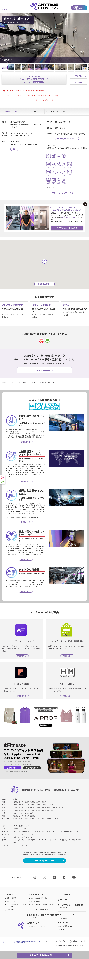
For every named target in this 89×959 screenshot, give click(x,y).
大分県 (38, 819)
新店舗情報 (10, 910)
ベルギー (22, 831)
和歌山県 (50, 810)
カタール (16, 837)
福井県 (32, 807)
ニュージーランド (30, 834)
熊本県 (32, 819)
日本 (14, 840)
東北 (3, 802)
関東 (3, 805)
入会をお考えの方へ (37, 894)
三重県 (15, 810)
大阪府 (32, 810)
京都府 (27, 810)
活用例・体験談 (35, 901)
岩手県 (21, 802)
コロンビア (24, 829)
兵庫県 (38, 810)
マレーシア (36, 840)
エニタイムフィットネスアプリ (41, 909)
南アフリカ (24, 845)
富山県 (21, 807)
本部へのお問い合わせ (65, 926)
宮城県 (27, 802)
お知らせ (63, 899)
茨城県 (15, 805)
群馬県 (27, 805)
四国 (3, 816)
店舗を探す (9, 894)
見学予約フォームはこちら (67, 228)
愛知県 (61, 807)
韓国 (79, 840)
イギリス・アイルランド (55, 831)
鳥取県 (15, 813)
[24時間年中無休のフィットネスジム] (44, 6)
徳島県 (15, 816)
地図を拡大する (43, 284)
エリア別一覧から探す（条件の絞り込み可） (16, 905)
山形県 (38, 802)
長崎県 (27, 819)
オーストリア (68, 831)
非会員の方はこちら (32, 768)
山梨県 (38, 807)
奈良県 (44, 810)
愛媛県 (27, 816)
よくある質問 (65, 894)
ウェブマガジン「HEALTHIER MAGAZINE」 (71, 906)
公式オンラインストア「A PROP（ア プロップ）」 (43, 916)
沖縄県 (56, 819)
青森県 (15, 802)
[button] (4, 37)
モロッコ (16, 845)
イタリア (29, 831)
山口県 (38, 813)
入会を (77, 7)
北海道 (4, 799)
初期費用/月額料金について (67, 138)
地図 (13, 149)
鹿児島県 (50, 819)
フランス (76, 831)
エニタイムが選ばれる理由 (39, 898)
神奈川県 (50, 805)
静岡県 (55, 807)
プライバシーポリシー (60, 942)
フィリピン (45, 840)
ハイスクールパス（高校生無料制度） (43, 904)
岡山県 (27, 813)
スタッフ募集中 (43, 370)
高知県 (32, 816)
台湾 (61, 840)
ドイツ (15, 831)
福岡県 (15, 819)
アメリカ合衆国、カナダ (21, 826)
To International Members (67, 915)
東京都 (44, 805)
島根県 (21, 813)
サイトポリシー (46, 942)
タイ (65, 840)
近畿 (3, 810)
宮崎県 (44, 819)
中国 (3, 813)
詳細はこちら (25, 772)
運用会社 (61, 930)
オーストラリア (18, 834)
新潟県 (15, 807)
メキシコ (16, 829)
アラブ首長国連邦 (26, 837)
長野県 (44, 807)
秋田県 (32, 802)
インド (30, 840)
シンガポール (54, 840)
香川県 (21, 816)
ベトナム (16, 842)
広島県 (32, 813)
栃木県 (21, 805)
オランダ (36, 831)
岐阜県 (49, 807)
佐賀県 (21, 819)
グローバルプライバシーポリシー (77, 942)
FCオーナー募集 (63, 922)
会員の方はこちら (12, 768)
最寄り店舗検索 (11, 898)
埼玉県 (32, 805)
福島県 (44, 802)
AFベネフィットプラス (38, 926)
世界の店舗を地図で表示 (44, 860)
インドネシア (72, 840)
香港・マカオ (22, 840)
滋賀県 (21, 810)
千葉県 (38, 805)
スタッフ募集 (62, 919)
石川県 (27, 807)
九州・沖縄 (5, 819)
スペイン (43, 831)
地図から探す (11, 901)
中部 (3, 807)
